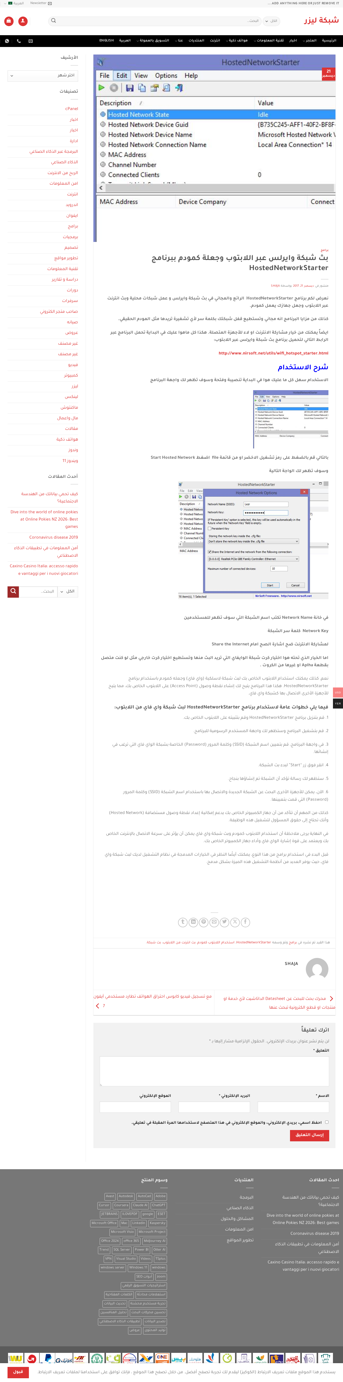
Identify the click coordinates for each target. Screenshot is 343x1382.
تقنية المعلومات (270, 41)
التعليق (321, 1051)
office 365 (131, 1241)
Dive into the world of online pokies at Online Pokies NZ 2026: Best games (44, 520)
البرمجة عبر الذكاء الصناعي (53, 152)
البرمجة (247, 1198)
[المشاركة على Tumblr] (183, 922)
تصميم (71, 248)
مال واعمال (67, 418)
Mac (124, 1223)
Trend (104, 1250)
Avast (110, 1196)
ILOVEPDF (130, 1214)
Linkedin (138, 1223)
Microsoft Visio (122, 1232)
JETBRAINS (109, 1214)
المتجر (311, 41)
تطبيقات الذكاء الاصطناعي (119, 1321)
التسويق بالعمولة (154, 41)
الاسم (322, 1096)
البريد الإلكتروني (234, 1096)
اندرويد (72, 205)
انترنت (215, 41)
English (106, 41)
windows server (113, 1268)
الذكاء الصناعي (64, 162)
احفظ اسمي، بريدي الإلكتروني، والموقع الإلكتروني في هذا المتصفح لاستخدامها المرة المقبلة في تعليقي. (226, 1123)
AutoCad (144, 1196)
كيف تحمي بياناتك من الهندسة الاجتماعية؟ (49, 498)
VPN (108, 1259)
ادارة (74, 141)
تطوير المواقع (240, 1240)
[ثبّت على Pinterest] (203, 922)
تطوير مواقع (66, 258)
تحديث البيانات (115, 1304)
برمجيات (70, 237)
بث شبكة (154, 943)
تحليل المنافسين (113, 1312)
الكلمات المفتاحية (119, 1295)
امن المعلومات (63, 184)
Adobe (160, 1196)
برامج (324, 250)
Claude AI (140, 1205)
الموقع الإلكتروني (155, 1096)
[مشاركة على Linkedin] (193, 922)
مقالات (71, 429)
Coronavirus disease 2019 (53, 538)
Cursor (104, 1205)
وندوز (73, 450)
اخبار (293, 41)
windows (158, 1268)
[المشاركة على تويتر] (224, 922)
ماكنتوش (69, 408)
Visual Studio (126, 1259)
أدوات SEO (144, 1277)
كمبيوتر (71, 376)
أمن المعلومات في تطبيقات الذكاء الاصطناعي (46, 552)
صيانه (72, 322)
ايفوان (72, 216)
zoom (161, 1277)
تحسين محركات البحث (148, 1312)
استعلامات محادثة (151, 1295)
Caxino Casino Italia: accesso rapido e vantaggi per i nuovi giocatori (44, 570)
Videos (146, 1259)
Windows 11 (138, 1268)
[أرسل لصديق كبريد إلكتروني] (214, 922)
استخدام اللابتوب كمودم (216, 943)
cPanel (71, 109)
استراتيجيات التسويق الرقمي (143, 1286)
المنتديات (196, 41)
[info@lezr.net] (30, 41)
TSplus (160, 1259)
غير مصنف (68, 344)
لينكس (71, 397)
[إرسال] (54, 21)
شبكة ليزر (322, 21)
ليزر (75, 386)
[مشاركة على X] (235, 922)
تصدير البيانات (155, 1321)
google (147, 1214)
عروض (71, 333)
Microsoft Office (104, 1223)
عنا (180, 41)
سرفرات (70, 301)
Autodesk (126, 1196)
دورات (72, 290)
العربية (19, 4)
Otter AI (159, 1250)
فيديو (73, 365)
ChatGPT (158, 1205)
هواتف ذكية (238, 41)
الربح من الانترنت (62, 173)
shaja (275, 286)
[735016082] (18, 41)
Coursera (121, 1205)
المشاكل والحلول (237, 1219)
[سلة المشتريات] (9, 21)
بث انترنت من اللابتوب (179, 943)
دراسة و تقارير (65, 280)
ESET (161, 1214)
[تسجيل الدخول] (23, 21)
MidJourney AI (154, 1241)
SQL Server (121, 1250)
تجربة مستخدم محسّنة (147, 1304)
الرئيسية (329, 41)
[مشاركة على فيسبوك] (245, 922)
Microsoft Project (152, 1232)
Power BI (142, 1250)
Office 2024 (110, 1241)
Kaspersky (157, 1223)
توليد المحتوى (155, 1330)
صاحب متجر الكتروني (59, 312)
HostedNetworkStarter (253, 943)
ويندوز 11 (70, 461)
